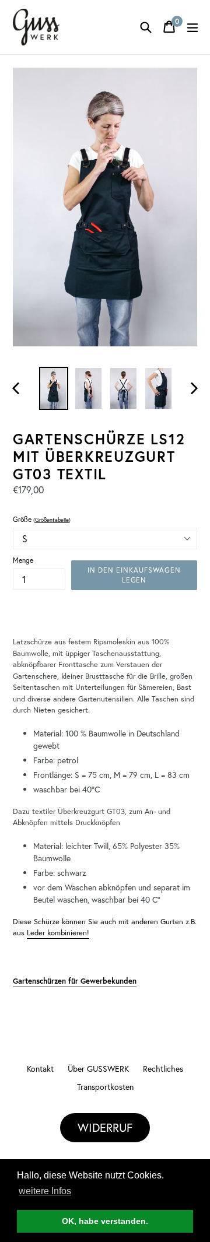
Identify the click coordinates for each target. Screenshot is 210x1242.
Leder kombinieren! (58, 933)
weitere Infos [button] (45, 1191)
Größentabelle (52, 520)
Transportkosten (105, 1086)
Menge (23, 560)
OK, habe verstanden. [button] (105, 1221)
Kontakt (40, 1068)
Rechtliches (163, 1068)
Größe (42, 519)
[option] (53, 388)
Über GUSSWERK (98, 1068)
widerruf (105, 1127)
